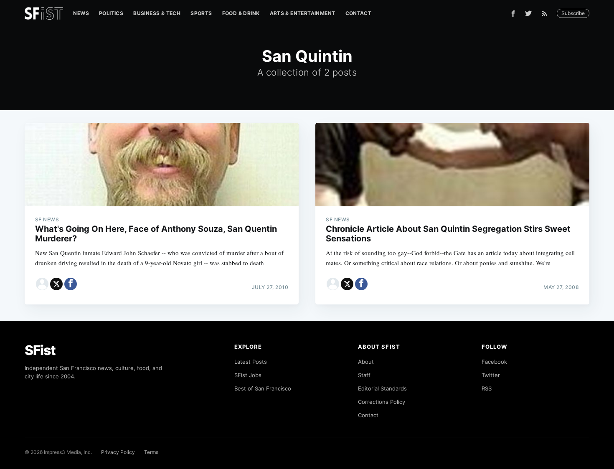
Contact (358, 13)
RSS (487, 388)
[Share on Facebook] (70, 284)
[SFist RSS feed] (546, 13)
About (366, 361)
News (81, 13)
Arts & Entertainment (302, 13)
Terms (151, 452)
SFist (40, 350)
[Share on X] (56, 284)
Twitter (491, 375)
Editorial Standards (382, 388)
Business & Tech (156, 13)
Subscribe (573, 13)
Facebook (494, 361)
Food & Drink (241, 13)
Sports (201, 13)
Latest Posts (250, 361)
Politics (111, 13)
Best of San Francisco (262, 388)
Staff (364, 375)
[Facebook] (513, 13)
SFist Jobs (247, 375)
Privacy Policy (118, 452)
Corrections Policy (381, 401)
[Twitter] (528, 13)
